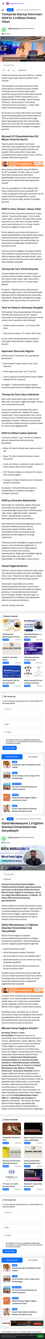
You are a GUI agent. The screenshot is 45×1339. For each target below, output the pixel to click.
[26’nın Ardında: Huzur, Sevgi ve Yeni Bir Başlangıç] (22, 775)
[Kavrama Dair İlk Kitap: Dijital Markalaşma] (12, 1156)
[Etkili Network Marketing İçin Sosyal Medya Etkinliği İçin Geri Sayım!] (12, 630)
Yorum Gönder (9, 748)
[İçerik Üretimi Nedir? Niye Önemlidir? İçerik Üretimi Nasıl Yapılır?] (33, 1156)
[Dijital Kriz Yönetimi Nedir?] (12, 653)
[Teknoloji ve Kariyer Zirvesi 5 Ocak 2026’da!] (33, 653)
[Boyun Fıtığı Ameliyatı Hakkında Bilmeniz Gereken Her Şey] (22, 808)
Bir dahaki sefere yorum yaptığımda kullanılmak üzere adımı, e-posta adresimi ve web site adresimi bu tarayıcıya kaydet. (24, 741)
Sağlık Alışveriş (13, 28)
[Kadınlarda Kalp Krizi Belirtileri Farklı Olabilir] (22, 764)
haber (33, 1332)
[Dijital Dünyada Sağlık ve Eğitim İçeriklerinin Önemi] (22, 797)
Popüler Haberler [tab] (12, 757)
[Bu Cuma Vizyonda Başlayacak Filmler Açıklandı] (22, 786)
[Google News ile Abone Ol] (9, 65)
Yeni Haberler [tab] (33, 757)
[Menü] (3, 3)
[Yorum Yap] (4, 70)
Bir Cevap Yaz (10, 696)
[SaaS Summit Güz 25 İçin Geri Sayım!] (12, 676)
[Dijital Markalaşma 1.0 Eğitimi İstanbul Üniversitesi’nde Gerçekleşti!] (33, 630)
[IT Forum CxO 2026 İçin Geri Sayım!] (12, 1179)
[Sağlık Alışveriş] (15, 3)
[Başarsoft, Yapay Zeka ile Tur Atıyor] (33, 1179)
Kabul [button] (40, 1336)
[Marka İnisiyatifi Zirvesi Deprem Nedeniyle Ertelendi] (33, 1133)
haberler (38, 1332)
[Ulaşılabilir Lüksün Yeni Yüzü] (12, 1133)
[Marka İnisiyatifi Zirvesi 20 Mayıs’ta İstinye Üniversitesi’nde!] (33, 676)
